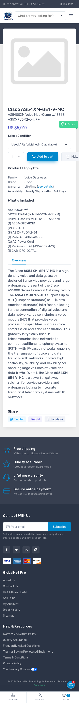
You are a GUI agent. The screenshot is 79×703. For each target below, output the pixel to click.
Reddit (35, 419)
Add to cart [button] (45, 156)
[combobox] (38, 16)
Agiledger (39, 685)
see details (45, 186)
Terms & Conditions (16, 657)
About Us (9, 580)
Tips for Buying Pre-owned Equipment (28, 651)
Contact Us (10, 586)
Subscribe (59, 527)
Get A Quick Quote (15, 592)
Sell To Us (9, 598)
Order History (11, 610)
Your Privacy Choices (17, 669)
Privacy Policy (12, 663)
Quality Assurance (15, 640)
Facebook (57, 419)
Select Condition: (20, 136)
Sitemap (8, 615)
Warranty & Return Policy (19, 634)
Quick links (66, 4)
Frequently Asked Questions (21, 646)
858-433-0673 (34, 4)
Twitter (19, 419)
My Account (11, 604)
